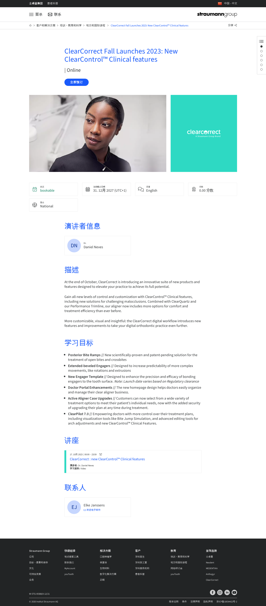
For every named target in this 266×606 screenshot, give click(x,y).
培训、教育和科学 (71, 25)
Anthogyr (210, 574)
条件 (184, 601)
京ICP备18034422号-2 (226, 601)
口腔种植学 (106, 556)
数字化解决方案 (108, 574)
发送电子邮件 (93, 510)
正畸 (102, 580)
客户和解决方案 (45, 25)
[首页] (30, 25)
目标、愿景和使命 (38, 562)
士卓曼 (209, 556)
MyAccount (69, 568)
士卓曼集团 (36, 3)
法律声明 (195, 601)
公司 (31, 556)
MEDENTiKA (212, 568)
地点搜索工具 (71, 556)
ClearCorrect (212, 580)
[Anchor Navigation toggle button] (261, 41)
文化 (31, 568)
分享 (231, 25)
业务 (31, 580)
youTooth (69, 574)
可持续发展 (35, 574)
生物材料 (104, 568)
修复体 (103, 562)
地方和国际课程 (95, 25)
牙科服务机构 (142, 568)
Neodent (210, 562)
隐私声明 (208, 601)
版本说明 (173, 601)
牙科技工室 (141, 562)
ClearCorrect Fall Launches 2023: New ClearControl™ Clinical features (149, 25)
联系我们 (69, 562)
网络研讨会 (176, 568)
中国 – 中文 (230, 3)
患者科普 (52, 3)
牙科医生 (140, 556)
